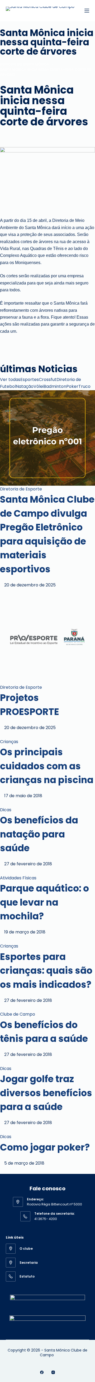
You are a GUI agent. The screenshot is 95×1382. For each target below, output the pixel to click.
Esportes (29, 379)
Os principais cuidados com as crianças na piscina (46, 765)
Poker (72, 386)
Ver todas (10, 379)
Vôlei (39, 386)
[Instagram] (53, 1372)
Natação (25, 386)
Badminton (55, 386)
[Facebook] (42, 1372)
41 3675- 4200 (45, 1219)
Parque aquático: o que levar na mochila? (44, 902)
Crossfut (47, 379)
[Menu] (86, 10)
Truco (84, 386)
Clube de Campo (17, 1014)
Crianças (9, 742)
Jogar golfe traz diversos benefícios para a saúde (46, 1092)
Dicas (5, 810)
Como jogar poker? (45, 1147)
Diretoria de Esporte (21, 489)
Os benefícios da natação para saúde (39, 834)
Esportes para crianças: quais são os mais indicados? (46, 970)
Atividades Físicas (18, 878)
